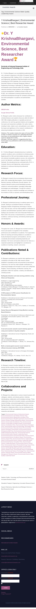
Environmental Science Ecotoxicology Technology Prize (19, 426)
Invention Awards (9, 7)
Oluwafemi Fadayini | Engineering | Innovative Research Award (18, 483)
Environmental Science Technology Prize (15, 451)
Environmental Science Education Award (12, 428)
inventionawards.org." (20, 521)
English (23, 1)
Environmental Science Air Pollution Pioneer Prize (14, 415)
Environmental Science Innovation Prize (11, 441)
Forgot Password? (6, 594)
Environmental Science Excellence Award (12, 437)
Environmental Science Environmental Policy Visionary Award (17, 435)
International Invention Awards (9, 542)
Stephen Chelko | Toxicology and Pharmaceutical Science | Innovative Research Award (16, 478)
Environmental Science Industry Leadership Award (18, 440)
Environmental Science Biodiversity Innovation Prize (15, 417)
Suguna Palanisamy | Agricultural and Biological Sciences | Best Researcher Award (16, 488)
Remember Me (7, 583)
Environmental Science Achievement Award (17, 414)
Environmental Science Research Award (11, 446)
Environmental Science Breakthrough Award (13, 418)
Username (7, 572)
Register (3, 592)
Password (7, 578)
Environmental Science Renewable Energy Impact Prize (19, 445)
